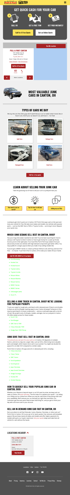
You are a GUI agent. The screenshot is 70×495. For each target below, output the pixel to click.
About (10, 481)
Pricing (16, 481)
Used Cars (49, 165)
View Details (13, 62)
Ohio (31, 467)
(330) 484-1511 (19, 56)
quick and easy (24, 394)
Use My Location (51, 46)
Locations (26, 467)
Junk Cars (20, 139)
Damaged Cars (19, 165)
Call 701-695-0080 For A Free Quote (20, 256)
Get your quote (38, 418)
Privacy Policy (51, 481)
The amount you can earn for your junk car (21, 340)
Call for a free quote (35, 175)
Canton (36, 467)
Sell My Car (43, 481)
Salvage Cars (49, 139)
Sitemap (59, 481)
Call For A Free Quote (22, 32)
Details (15, 72)
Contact (36, 481)
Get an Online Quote (45, 32)
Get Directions (22, 62)
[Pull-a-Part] (16, 2)
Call (22, 72)
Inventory (22, 481)
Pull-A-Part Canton (18, 50)
